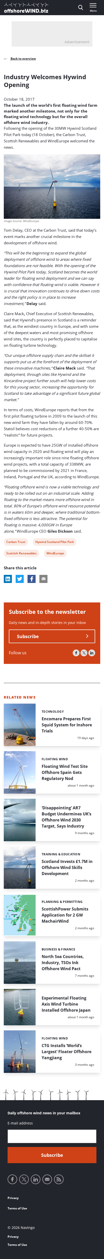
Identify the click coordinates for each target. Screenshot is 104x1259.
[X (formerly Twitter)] (84, 652)
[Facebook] (76, 652)
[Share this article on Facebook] (32, 579)
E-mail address (20, 1123)
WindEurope (55, 554)
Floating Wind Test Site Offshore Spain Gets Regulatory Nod (65, 772)
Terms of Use (17, 1208)
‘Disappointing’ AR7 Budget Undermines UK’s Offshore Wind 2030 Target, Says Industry (66, 817)
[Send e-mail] (47, 1179)
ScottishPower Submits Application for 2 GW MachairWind (65, 915)
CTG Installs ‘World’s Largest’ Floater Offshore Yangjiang (66, 1051)
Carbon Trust (15, 542)
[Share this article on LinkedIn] (8, 579)
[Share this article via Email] (43, 579)
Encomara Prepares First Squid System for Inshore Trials (67, 725)
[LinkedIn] (91, 652)
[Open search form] (80, 7)
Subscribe (28, 636)
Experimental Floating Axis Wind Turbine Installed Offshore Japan (66, 1004)
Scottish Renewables (21, 554)
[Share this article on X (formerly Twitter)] (20, 579)
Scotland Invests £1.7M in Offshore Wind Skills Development (67, 867)
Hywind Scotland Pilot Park (54, 542)
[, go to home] (26, 8)
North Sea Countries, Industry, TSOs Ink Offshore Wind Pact (63, 962)
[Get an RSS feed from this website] (59, 1179)
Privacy (13, 1198)
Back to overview (23, 58)
